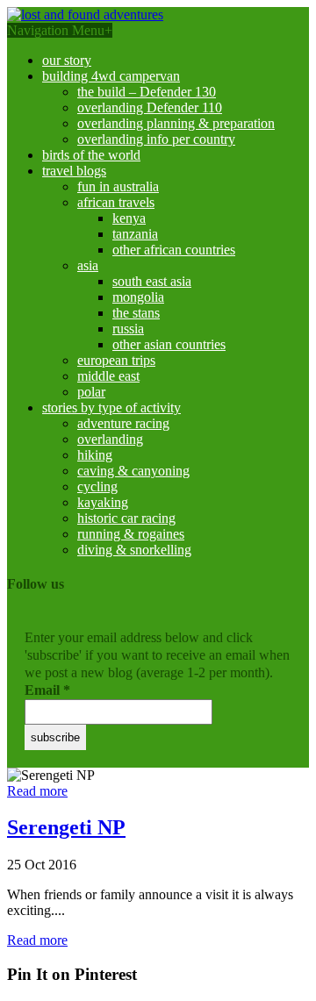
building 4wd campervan (111, 75)
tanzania (135, 233)
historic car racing (126, 518)
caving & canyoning (133, 470)
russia (128, 328)
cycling (97, 486)
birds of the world (91, 154)
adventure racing (123, 423)
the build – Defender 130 (146, 91)
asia (87, 265)
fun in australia (118, 186)
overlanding (110, 439)
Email (47, 690)
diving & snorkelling (134, 549)
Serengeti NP (66, 827)
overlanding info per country (156, 139)
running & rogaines (130, 533)
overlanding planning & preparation (176, 123)
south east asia (151, 281)
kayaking (102, 502)
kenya (129, 218)
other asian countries (169, 344)
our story (66, 60)
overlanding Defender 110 (149, 107)
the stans (136, 312)
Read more (37, 790)
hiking (94, 454)
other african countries (173, 249)
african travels (115, 202)
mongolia (138, 297)
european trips (116, 360)
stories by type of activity (111, 407)
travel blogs (74, 170)
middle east (108, 375)
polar (91, 391)
